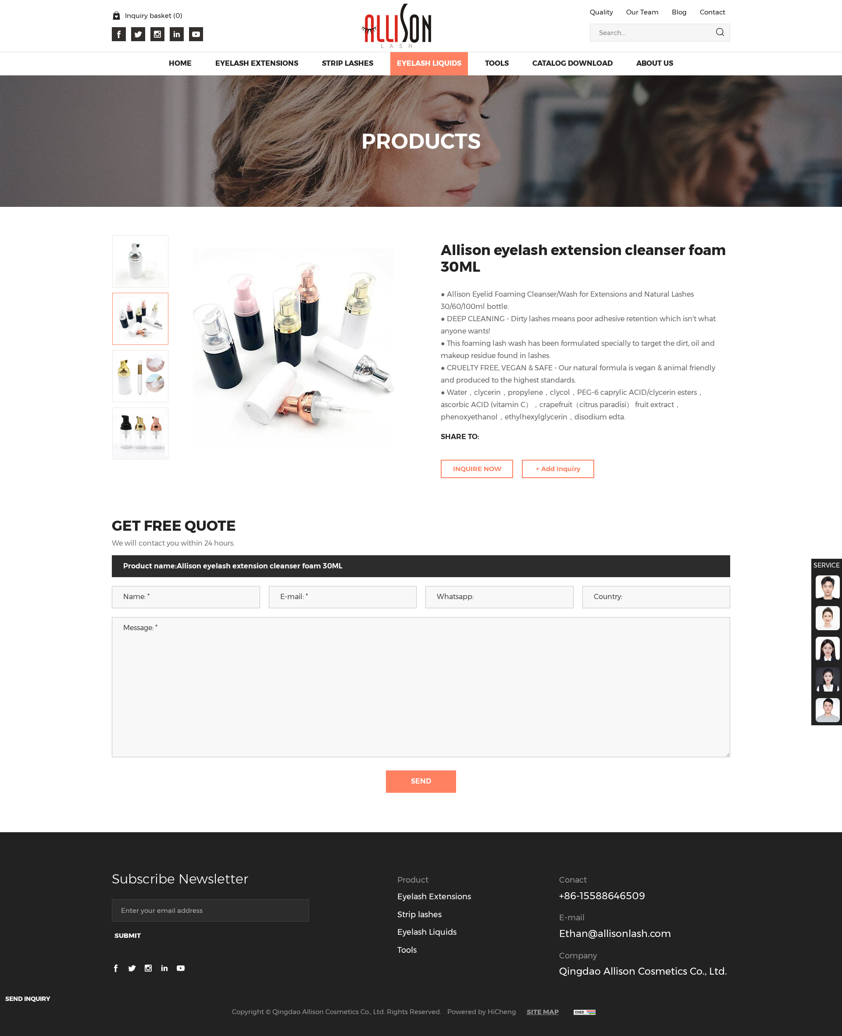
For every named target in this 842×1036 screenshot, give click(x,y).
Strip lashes (419, 914)
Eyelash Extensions (434, 896)
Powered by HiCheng (481, 1012)
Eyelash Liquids (427, 932)
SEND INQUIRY (27, 999)
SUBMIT (127, 935)
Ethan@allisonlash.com (615, 934)
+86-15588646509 (602, 896)
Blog (679, 12)
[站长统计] (585, 1012)
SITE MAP (543, 1012)
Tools (407, 950)
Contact (712, 12)
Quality (601, 12)
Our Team (642, 12)
